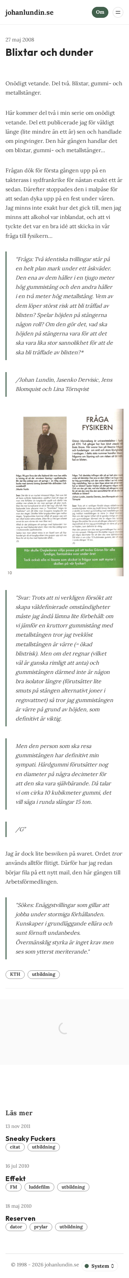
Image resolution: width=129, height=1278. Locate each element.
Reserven (20, 1218)
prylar (41, 1227)
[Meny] (117, 12)
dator (16, 1227)
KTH (15, 974)
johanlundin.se (62, 1265)
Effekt (16, 1178)
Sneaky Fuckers (30, 1138)
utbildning (43, 974)
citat (15, 1147)
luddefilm (39, 1187)
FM (13, 1187)
